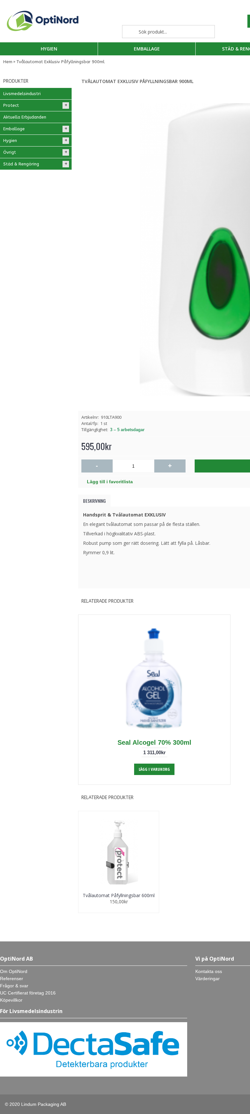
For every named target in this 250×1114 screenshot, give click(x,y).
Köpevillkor (11, 1000)
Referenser (11, 978)
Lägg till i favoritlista (110, 481)
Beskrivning (94, 500)
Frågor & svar (14, 985)
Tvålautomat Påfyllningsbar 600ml (119, 895)
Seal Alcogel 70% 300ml (154, 742)
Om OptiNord (13, 971)
